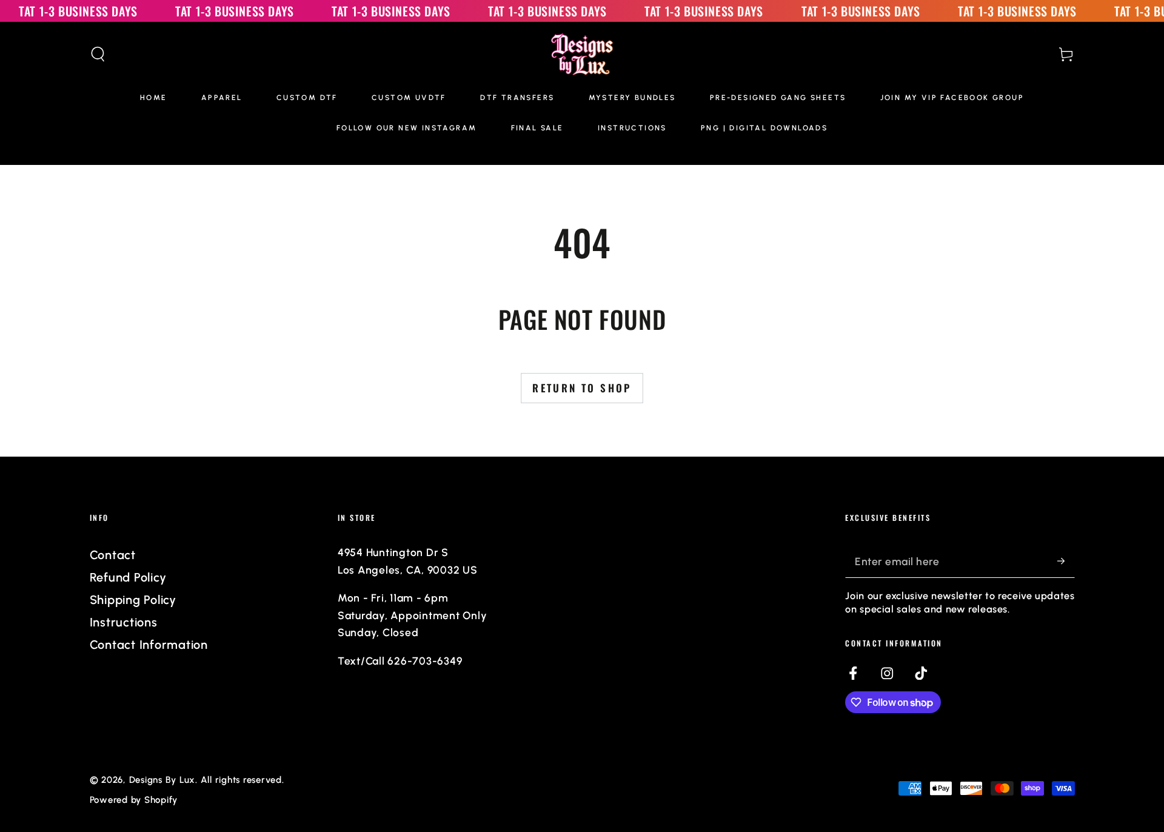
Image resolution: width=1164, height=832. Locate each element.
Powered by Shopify (134, 799)
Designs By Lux (162, 779)
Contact (113, 555)
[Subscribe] (1066, 560)
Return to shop (582, 387)
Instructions (124, 622)
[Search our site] (98, 54)
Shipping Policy (133, 599)
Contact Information (149, 644)
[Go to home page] (582, 54)
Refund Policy (128, 577)
